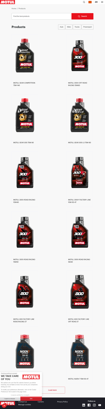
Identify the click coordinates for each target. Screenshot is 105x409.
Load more (52, 390)
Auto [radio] (61, 27)
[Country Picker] (90, 2)
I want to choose (12, 398)
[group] (75, 27)
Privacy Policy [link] (62, 402)
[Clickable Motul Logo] (7, 2)
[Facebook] (89, 405)
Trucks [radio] (77, 27)
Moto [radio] (69, 27)
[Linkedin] (83, 405)
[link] (25, 58)
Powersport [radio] (87, 27)
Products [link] (22, 8)
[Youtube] (99, 405)
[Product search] (84, 2)
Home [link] (14, 8)
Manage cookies (24, 405)
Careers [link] (41, 402)
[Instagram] (94, 405)
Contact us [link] (22, 402)
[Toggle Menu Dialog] (102, 2)
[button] (4, 405)
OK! (34, 398)
